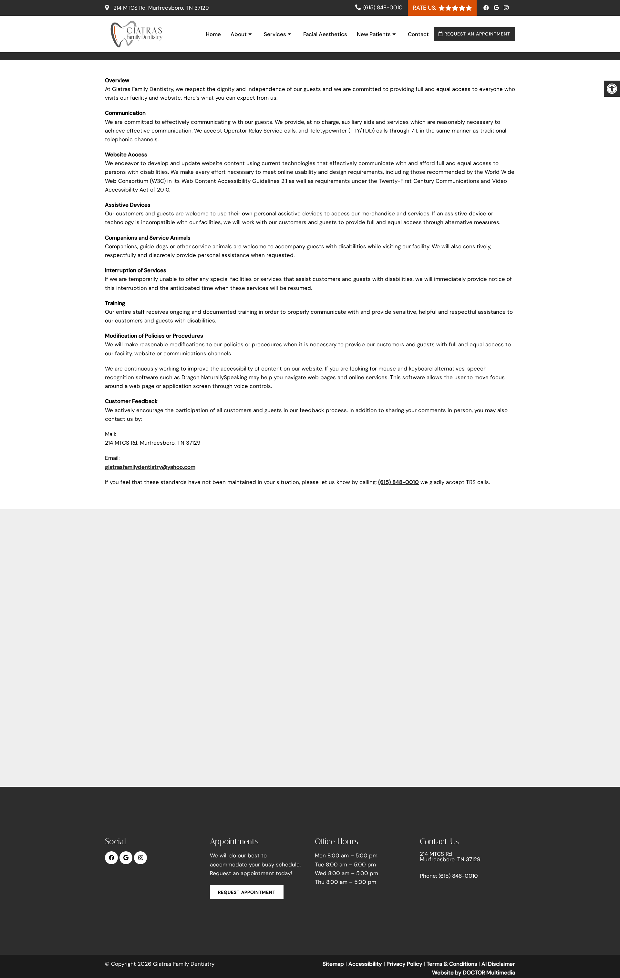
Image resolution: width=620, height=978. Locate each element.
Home (213, 34)
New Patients (374, 34)
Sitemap (333, 963)
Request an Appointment (476, 34)
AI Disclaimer (498, 963)
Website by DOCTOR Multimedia (473, 972)
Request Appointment (246, 892)
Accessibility (365, 963)
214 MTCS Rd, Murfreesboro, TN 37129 (160, 7)
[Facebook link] (487, 7)
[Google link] (497, 7)
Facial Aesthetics (325, 34)
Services (275, 34)
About (239, 34)
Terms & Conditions (453, 963)
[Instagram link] (506, 7)
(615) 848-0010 (383, 7)
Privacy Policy (405, 963)
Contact (418, 34)
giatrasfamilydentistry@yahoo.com (150, 466)
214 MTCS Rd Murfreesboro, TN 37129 (450, 856)
